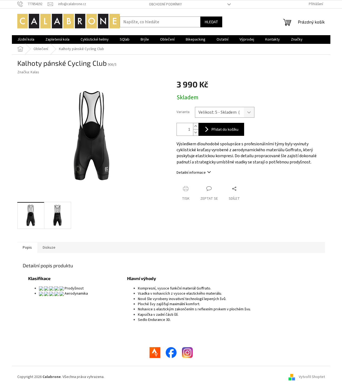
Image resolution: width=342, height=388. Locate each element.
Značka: (28, 72)
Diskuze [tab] (49, 247)
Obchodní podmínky (165, 4)
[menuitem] (26, 39)
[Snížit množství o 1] (195, 132)
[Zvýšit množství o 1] (195, 126)
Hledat (211, 21)
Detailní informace (191, 172)
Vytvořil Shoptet (312, 377)
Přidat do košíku (224, 129)
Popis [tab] (27, 247)
